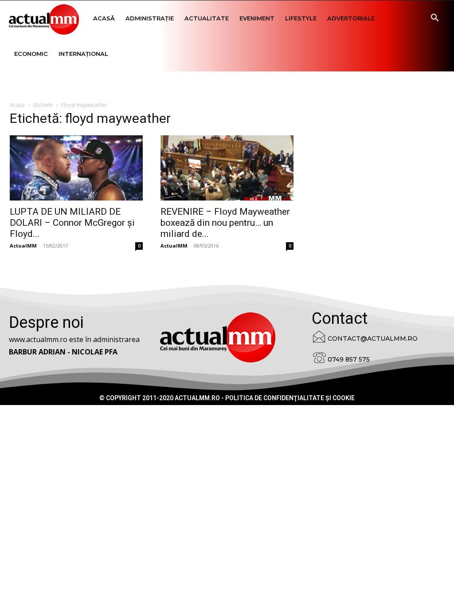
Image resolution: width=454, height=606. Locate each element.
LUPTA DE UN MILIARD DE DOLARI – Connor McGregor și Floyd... (72, 222)
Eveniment (256, 18)
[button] (434, 19)
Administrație (149, 18)
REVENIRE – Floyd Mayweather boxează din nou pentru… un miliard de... (225, 222)
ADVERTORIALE (351, 18)
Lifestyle (301, 18)
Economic (31, 53)
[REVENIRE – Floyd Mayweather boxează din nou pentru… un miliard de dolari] (227, 168)
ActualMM (23, 245)
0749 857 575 (349, 359)
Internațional (83, 53)
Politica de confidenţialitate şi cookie (290, 397)
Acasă (104, 18)
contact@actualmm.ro (373, 338)
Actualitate (206, 18)
